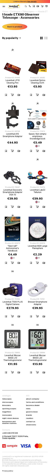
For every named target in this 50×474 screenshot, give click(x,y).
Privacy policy (7, 471)
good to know (32, 412)
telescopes (7, 399)
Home (5, 11)
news (28, 409)
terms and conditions (35, 402)
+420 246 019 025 (10, 433)
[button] (30, 6)
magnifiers (6, 412)
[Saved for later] (34, 6)
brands (29, 415)
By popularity (10, 38)
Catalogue (15, 11)
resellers (29, 418)
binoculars (6, 405)
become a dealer (33, 405)
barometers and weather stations (9, 422)
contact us (30, 422)
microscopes (7, 402)
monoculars (7, 415)
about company (32, 399)
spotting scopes (9, 409)
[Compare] (37, 6)
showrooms (31, 425)
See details (32, 1)
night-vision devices (10, 418)
